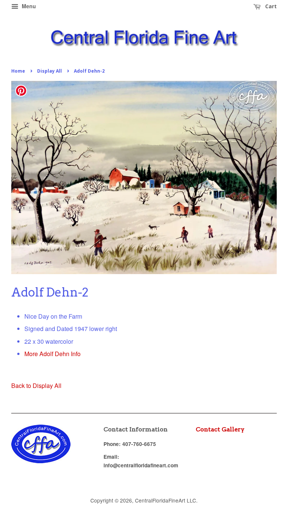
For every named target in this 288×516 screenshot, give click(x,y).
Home (18, 71)
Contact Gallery (220, 429)
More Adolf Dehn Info (52, 353)
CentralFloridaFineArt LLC (165, 500)
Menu (28, 6)
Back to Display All (36, 385)
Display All (49, 71)
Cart (270, 6)
